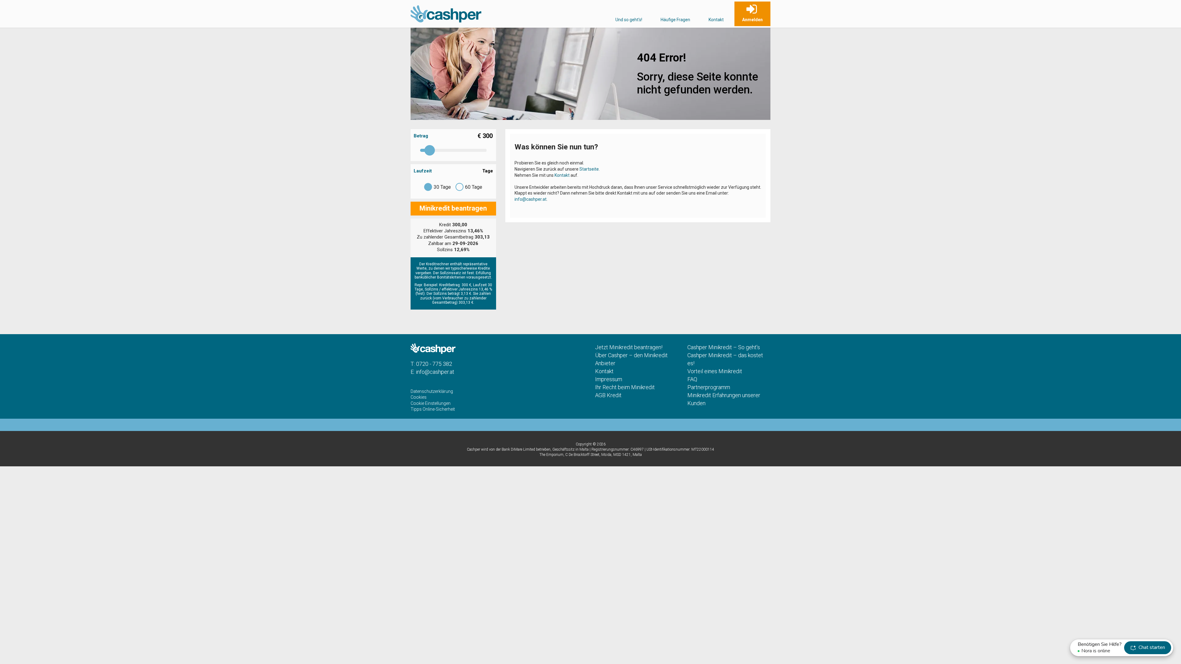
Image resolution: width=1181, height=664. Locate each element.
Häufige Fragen (675, 19)
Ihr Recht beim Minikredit (625, 387)
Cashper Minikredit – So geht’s (723, 347)
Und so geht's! (628, 19)
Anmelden (752, 19)
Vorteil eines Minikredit (714, 371)
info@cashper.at (531, 199)
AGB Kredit (608, 395)
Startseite (589, 169)
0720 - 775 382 (434, 364)
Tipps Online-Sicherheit (433, 409)
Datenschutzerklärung (432, 391)
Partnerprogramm (708, 387)
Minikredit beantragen (453, 208)
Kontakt (716, 19)
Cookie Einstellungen (431, 403)
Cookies (419, 397)
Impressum (608, 379)
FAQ (692, 379)
